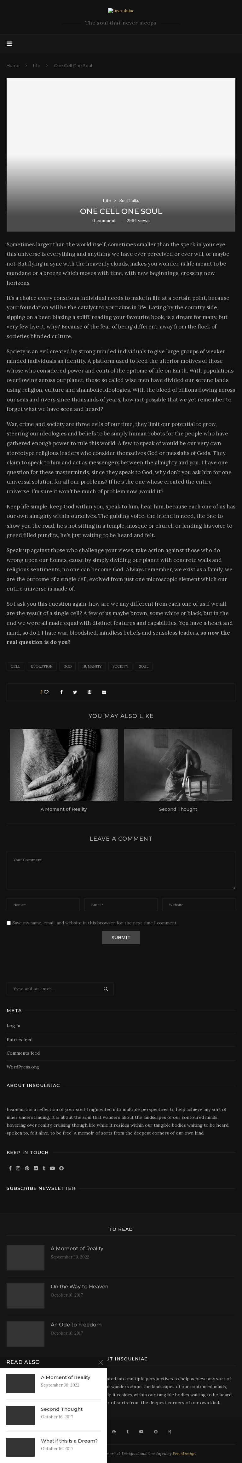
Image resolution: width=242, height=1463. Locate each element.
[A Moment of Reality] (64, 765)
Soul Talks (129, 200)
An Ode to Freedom (76, 1325)
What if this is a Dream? (69, 1441)
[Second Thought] (178, 765)
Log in (13, 1026)
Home (13, 65)
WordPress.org (23, 1067)
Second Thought (178, 809)
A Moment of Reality (64, 809)
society (120, 666)
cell (15, 666)
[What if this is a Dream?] (20, 1447)
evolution (42, 666)
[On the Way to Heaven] (25, 1296)
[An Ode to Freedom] (25, 1334)
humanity (92, 666)
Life (36, 65)
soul (143, 666)
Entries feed (19, 1039)
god (67, 666)
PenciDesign (184, 1453)
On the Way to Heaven (79, 1287)
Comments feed (23, 1053)
